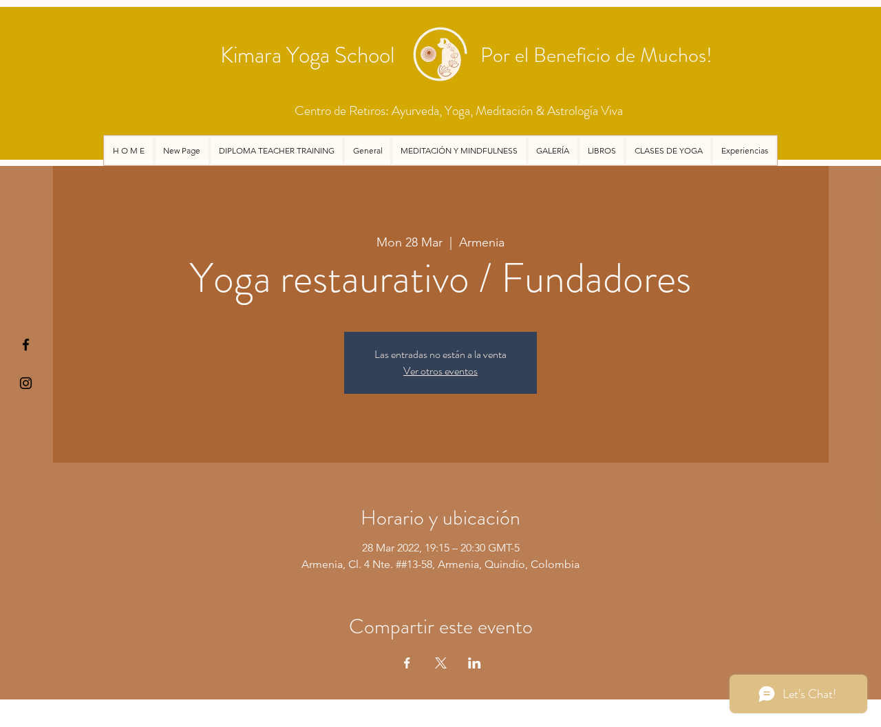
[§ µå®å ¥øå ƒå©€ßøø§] (26, 344)
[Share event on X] (440, 662)
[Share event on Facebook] (407, 662)
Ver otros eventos (440, 371)
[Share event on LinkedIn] (474, 662)
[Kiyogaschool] (26, 383)
